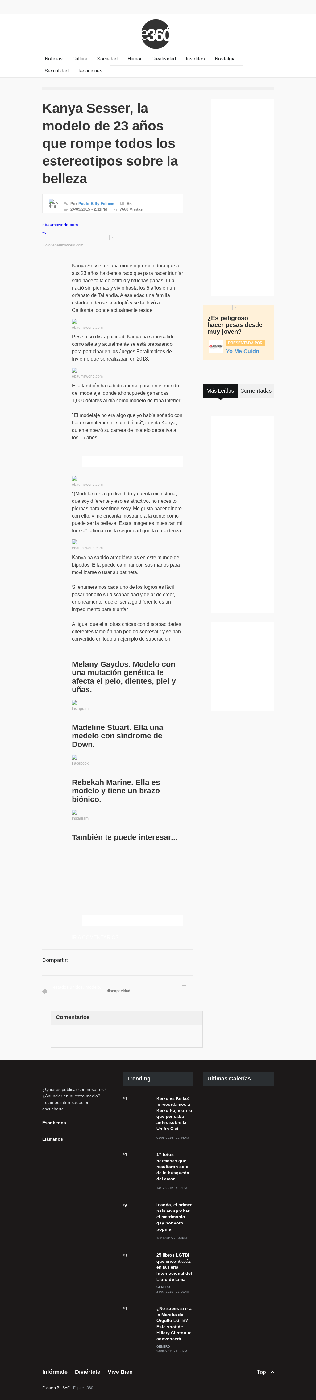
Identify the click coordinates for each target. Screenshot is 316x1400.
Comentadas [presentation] (256, 390)
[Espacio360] (158, 49)
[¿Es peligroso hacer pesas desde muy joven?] (236, 307)
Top (261, 1372)
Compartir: (55, 960)
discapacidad (118, 991)
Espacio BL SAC (56, 1388)
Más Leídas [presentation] (220, 390)
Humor (134, 59)
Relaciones (90, 71)
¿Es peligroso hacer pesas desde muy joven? (234, 325)
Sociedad (107, 59)
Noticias (54, 59)
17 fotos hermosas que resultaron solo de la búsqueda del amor (172, 1166)
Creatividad (164, 59)
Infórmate (55, 1372)
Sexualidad (57, 71)
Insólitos (195, 59)
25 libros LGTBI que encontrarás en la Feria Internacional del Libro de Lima (174, 1267)
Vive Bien (120, 1372)
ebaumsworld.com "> (60, 229)
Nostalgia (225, 59)
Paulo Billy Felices (96, 203)
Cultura (80, 59)
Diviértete (87, 1372)
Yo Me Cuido (242, 351)
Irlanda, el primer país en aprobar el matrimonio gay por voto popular (174, 1216)
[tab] (220, 393)
